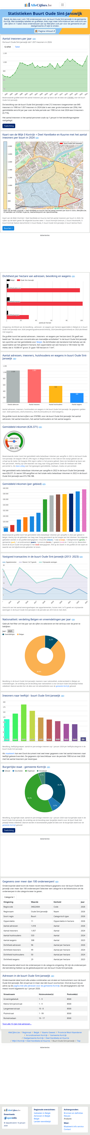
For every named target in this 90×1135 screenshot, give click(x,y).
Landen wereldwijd (42, 1121)
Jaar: (4, 631)
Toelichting (9, 126)
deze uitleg (20, 466)
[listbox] (11, 631)
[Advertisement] (45, 255)
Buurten (7, 228)
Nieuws (67, 1116)
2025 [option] (10, 631)
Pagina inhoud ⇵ (46, 31)
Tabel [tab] (17, 47)
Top (78, 1041)
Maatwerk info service (74, 1126)
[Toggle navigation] (62, 4)
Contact (67, 1129)
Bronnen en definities (73, 1113)
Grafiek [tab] (7, 47)
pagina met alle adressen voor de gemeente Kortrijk (36, 985)
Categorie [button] (8, 897)
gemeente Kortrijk (62, 686)
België (39, 342)
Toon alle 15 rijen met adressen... (17, 1024)
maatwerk (10, 753)
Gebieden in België (42, 1113)
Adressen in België (42, 1116)
